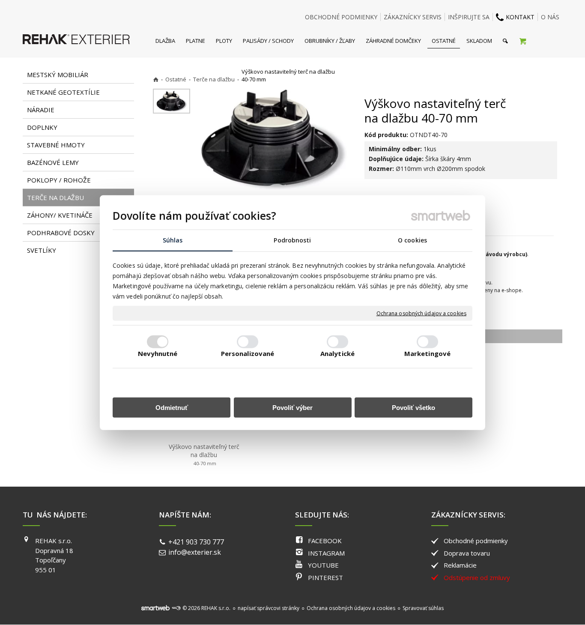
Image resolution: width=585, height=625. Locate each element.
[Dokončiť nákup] (523, 40)
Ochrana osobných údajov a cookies (421, 313)
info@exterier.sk (194, 552)
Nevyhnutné (158, 353)
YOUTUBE (323, 565)
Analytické (337, 353)
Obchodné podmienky (476, 540)
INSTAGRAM (326, 553)
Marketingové (427, 353)
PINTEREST (325, 577)
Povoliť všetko (413, 407)
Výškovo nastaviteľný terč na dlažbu (205, 455)
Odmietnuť (171, 407)
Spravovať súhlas (423, 608)
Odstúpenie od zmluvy (477, 577)
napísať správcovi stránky (268, 608)
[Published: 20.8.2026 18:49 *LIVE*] (176, 608)
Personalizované (248, 353)
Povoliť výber (292, 407)
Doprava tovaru (467, 553)
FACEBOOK (325, 540)
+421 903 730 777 (196, 542)
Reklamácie (460, 565)
